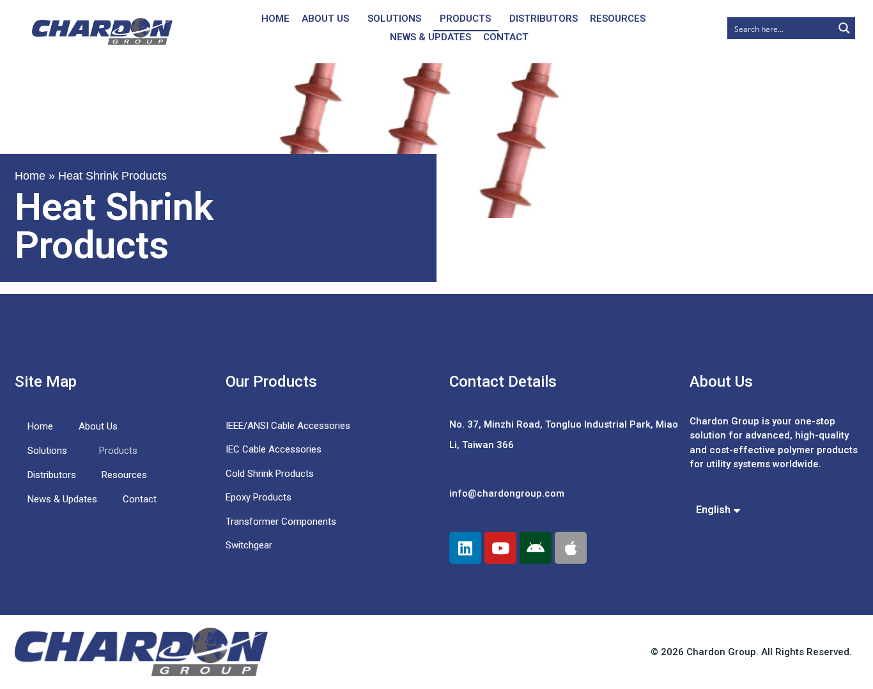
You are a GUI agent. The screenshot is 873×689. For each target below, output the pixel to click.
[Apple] (571, 548)
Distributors (543, 18)
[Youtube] (500, 548)
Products (465, 18)
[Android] (536, 548)
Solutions (394, 18)
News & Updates (430, 37)
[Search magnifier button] (844, 28)
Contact (506, 37)
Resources (617, 18)
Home (275, 18)
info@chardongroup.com (506, 493)
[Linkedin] (465, 548)
